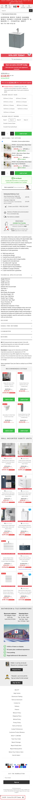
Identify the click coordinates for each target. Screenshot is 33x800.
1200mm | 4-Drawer (9, 112)
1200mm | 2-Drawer (9, 108)
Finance (17, 709)
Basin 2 (12, 120)
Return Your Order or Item (16, 752)
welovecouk (18, 788)
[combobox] (16, 10)
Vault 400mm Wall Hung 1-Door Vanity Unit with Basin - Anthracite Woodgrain (25, 591)
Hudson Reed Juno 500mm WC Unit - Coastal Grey (24, 384)
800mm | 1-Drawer (8, 105)
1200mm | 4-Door (23, 108)
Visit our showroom (17, 699)
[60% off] (7, 411)
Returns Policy (17, 712)
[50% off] (7, 380)
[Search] (31, 10)
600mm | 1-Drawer (21, 98)
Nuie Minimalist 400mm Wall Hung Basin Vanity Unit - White (25, 527)
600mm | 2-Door (8, 101)
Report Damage (16, 742)
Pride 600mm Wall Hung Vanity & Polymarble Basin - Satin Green (24, 462)
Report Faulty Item (16, 745)
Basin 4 (26, 120)
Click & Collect (16, 755)
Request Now (16, 669)
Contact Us (17, 703)
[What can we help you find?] (16, 10)
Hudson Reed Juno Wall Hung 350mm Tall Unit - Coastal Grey (24, 415)
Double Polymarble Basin (10, 127)
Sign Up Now (16, 682)
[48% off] (22, 411)
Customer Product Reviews (17, 732)
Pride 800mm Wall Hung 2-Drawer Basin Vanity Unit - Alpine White (24, 494)
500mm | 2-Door (8, 98)
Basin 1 (5, 120)
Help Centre (17, 693)
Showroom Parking (17, 696)
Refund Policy (17, 719)
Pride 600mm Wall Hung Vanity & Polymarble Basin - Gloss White (8, 494)
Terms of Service (17, 725)
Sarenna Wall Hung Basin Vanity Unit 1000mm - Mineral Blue (25, 559)
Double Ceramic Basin (9, 123)
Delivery (17, 706)
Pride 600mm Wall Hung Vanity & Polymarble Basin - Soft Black (8, 462)
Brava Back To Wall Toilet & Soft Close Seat (9, 415)
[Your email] (16, 777)
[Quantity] (8, 133)
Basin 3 (19, 120)
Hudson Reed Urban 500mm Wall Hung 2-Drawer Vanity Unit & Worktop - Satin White (8, 591)
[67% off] (22, 380)
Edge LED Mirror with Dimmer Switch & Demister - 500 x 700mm (9, 384)
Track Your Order (16, 739)
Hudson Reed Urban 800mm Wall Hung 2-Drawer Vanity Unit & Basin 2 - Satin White (8, 559)
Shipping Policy (17, 716)
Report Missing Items (16, 748)
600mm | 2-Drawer (21, 101)
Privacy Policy (17, 722)
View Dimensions (17, 59)
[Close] (23, 797)
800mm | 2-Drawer (22, 105)
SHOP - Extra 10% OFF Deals (11, 797)
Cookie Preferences (17, 729)
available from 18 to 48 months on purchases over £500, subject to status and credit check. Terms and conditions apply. (16, 89)
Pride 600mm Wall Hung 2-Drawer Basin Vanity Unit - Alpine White (8, 527)
